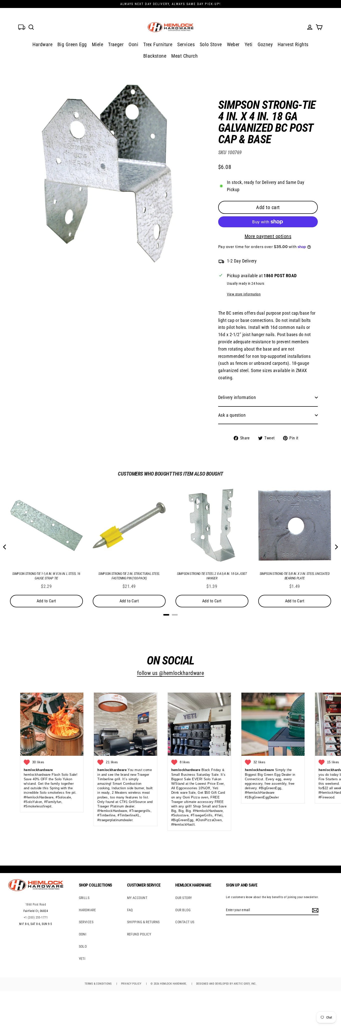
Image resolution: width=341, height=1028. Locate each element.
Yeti (249, 44)
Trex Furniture (157, 44)
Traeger (116, 44)
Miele (97, 44)
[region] (260, 266)
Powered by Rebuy (170, 621)
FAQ (130, 910)
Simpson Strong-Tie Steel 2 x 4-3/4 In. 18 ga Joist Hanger (212, 576)
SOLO (83, 946)
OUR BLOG (182, 910)
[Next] (336, 547)
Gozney (265, 44)
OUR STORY (183, 898)
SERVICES (86, 922)
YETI (82, 959)
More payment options (268, 236)
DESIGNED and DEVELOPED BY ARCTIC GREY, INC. (226, 983)
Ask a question (232, 415)
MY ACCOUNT (137, 898)
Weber (233, 44)
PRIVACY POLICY (131, 983)
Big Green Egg (72, 44)
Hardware (42, 44)
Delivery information (237, 397)
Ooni (133, 44)
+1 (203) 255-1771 (36, 917)
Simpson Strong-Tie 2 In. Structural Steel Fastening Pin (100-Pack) (129, 576)
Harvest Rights (293, 44)
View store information (244, 294)
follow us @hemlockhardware (170, 673)
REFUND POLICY (139, 934)
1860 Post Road (35, 904)
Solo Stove (211, 44)
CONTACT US (184, 922)
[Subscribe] (315, 910)
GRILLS (84, 898)
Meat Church (184, 56)
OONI (83, 934)
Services (186, 44)
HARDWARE (87, 910)
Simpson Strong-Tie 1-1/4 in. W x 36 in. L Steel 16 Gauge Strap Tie (46, 576)
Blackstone (155, 56)
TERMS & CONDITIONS (98, 983)
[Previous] (5, 547)
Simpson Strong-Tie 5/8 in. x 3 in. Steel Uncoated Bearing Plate (295, 576)
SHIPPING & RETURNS (143, 922)
